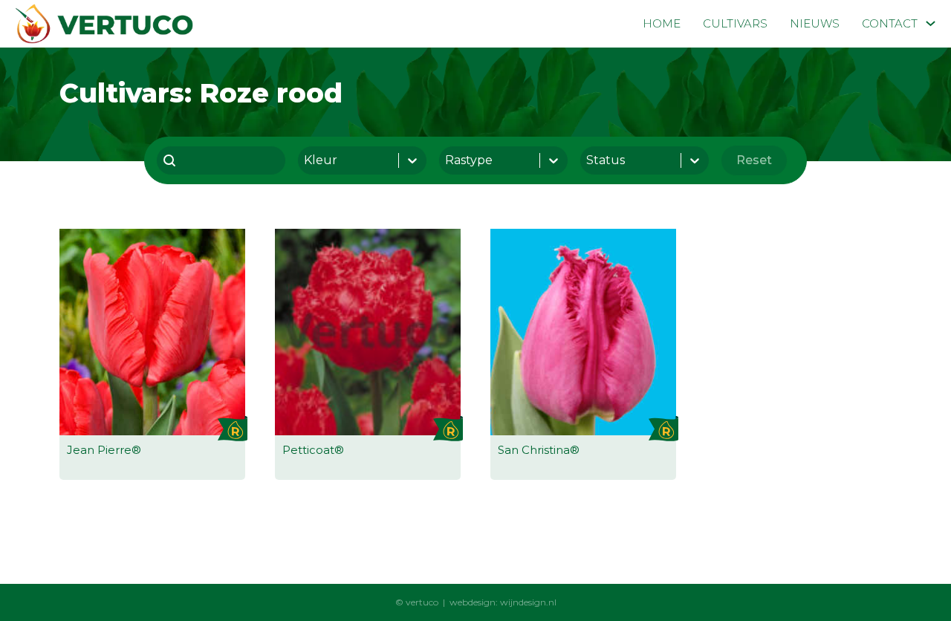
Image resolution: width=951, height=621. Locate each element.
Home (662, 23)
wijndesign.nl (528, 602)
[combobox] (221, 160)
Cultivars (735, 23)
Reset (754, 160)
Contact (890, 23)
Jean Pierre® (104, 450)
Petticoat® (313, 450)
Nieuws (815, 23)
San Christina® (539, 450)
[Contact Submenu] (930, 23)
